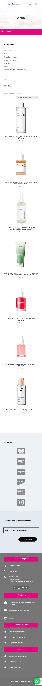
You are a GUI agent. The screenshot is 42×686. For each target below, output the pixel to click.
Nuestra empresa (22, 558)
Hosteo (24, 682)
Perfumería (8, 51)
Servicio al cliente (21, 624)
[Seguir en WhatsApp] (27, 587)
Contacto (22, 595)
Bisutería (7, 63)
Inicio (3, 31)
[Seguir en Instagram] (19, 587)
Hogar (6, 66)
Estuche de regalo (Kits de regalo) (15, 69)
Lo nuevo (22, 649)
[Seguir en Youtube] (23, 587)
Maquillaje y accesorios (12, 57)
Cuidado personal (10, 60)
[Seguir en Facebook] (15, 587)
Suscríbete (28, 539)
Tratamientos (8, 54)
